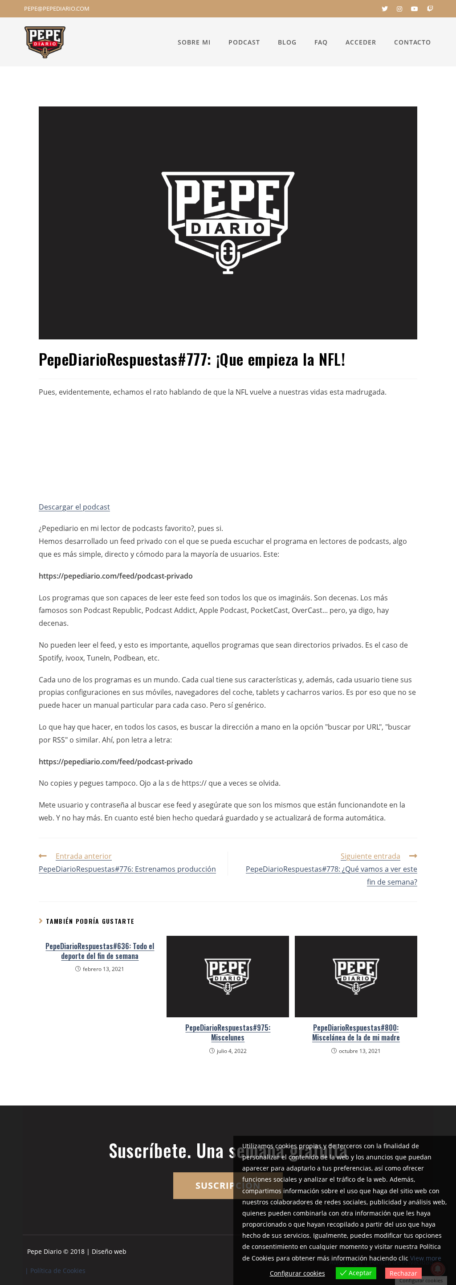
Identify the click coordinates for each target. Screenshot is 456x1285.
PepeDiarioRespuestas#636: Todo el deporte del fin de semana (99, 951)
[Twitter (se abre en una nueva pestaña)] (384, 8)
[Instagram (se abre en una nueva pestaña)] (399, 8)
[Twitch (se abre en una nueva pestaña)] (428, 8)
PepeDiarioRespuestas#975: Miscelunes (227, 1033)
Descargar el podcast (74, 507)
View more (425, 1258)
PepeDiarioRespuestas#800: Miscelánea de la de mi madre (356, 1033)
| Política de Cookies (55, 1270)
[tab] (228, 528)
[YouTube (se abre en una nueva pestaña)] (415, 8)
